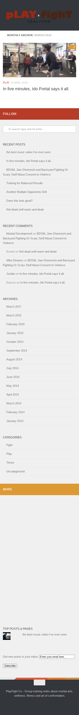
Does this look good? (19, 200)
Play (6, 82)
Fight (9, 445)
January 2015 (14, 333)
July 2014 (12, 368)
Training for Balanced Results (24, 183)
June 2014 (12, 377)
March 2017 (13, 306)
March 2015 (13, 315)
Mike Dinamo (14, 260)
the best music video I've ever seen (44, 634)
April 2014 (12, 394)
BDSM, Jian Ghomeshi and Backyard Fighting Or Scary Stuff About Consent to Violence (37, 238)
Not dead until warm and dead (25, 209)
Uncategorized (15, 471)
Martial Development (19, 233)
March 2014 (13, 403)
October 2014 (14, 341)
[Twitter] (21, 113)
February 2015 (15, 324)
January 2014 (14, 420)
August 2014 (14, 359)
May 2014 (12, 385)
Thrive (10, 462)
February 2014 (15, 412)
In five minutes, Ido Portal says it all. (36, 88)
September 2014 (16, 350)
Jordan (10, 273)
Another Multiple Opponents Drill (26, 191)
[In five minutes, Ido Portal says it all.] (39, 60)
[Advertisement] (18, 558)
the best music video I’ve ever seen (28, 152)
